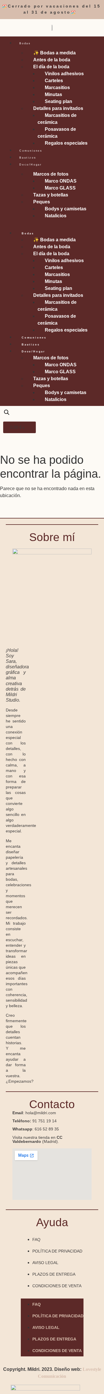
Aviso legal (45, 1262)
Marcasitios (57, 87)
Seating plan (58, 101)
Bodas (25, 43)
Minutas (53, 94)
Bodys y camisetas (65, 208)
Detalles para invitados (58, 108)
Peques (41, 201)
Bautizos (27, 157)
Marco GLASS (60, 187)
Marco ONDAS (61, 181)
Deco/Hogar (30, 164)
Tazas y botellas (50, 194)
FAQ (36, 1239)
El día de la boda (51, 66)
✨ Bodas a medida (54, 52)
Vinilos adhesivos (64, 73)
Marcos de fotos (50, 174)
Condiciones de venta (56, 1285)
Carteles (54, 80)
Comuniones (30, 150)
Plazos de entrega (53, 1274)
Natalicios (55, 215)
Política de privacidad (57, 1251)
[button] (52, 222)
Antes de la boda (51, 59)
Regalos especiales (66, 143)
